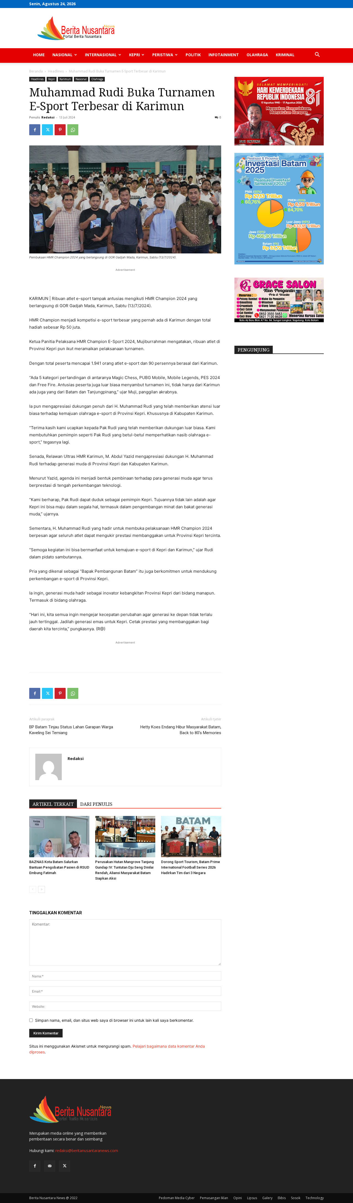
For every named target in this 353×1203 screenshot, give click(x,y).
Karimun (65, 79)
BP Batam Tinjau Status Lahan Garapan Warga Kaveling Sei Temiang (71, 729)
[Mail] (49, 1166)
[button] (317, 55)
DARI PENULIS (96, 804)
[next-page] (41, 889)
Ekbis (282, 1198)
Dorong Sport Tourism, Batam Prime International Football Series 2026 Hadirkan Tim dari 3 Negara (190, 867)
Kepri (134, 54)
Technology (315, 1198)
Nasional (62, 54)
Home (39, 54)
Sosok (295, 1198)
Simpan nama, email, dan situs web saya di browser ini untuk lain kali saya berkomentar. (114, 1020)
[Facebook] (34, 129)
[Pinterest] (60, 129)
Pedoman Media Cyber (177, 1198)
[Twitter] (47, 129)
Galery (267, 1198)
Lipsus (252, 1198)
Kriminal (285, 54)
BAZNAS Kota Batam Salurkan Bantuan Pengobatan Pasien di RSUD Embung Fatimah (59, 867)
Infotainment (223, 54)
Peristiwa (162, 54)
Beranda (36, 71)
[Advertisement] (125, 281)
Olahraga (257, 54)
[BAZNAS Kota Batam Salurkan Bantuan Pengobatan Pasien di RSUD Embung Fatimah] (59, 836)
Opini (237, 1198)
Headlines (56, 71)
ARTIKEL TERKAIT (53, 804)
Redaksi (48, 117)
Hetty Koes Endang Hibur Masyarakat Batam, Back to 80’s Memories (180, 729)
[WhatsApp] (72, 129)
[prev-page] (32, 889)
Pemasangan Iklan (214, 1198)
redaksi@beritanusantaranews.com (86, 1150)
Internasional (101, 54)
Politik (193, 54)
